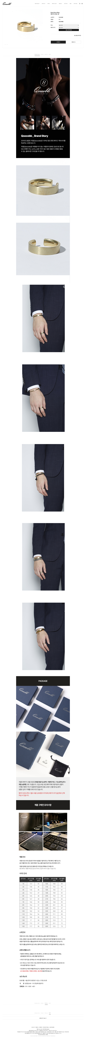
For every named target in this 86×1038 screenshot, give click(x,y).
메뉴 (82, 3)
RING (49, 3)
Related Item (37, 54)
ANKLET (43, 3)
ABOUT (60, 3)
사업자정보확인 (51, 1027)
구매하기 (58, 42)
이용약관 (41, 1027)
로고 (7, 3)
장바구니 (79, 3)
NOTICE (65, 3)
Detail (42, 54)
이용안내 (37, 1027)
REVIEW (75, 3)
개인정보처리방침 (46, 1027)
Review (46, 54)
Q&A (70, 3)
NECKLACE (54, 3)
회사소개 (33, 1027)
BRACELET (37, 3)
